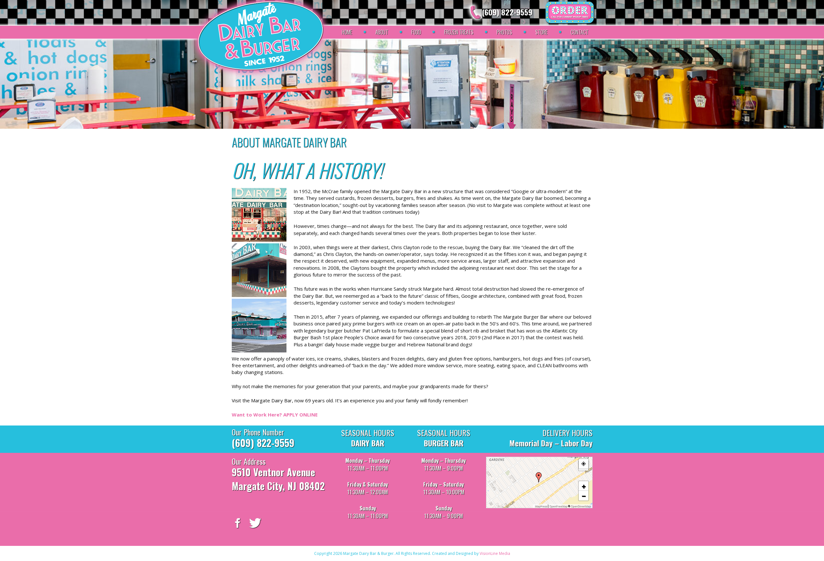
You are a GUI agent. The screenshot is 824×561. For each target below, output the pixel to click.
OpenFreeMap (558, 506)
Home (347, 32)
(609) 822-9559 (507, 12)
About (381, 32)
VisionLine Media (495, 553)
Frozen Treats (458, 32)
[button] (539, 477)
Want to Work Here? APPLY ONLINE (275, 414)
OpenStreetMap (581, 506)
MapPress (541, 506)
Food (416, 32)
